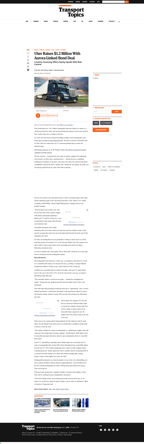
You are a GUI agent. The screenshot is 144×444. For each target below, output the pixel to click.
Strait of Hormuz (114, 167)
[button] (28, 66)
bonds (67, 389)
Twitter (105, 430)
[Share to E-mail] (28, 63)
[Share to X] (28, 56)
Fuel (82, 21)
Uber (50, 389)
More (119, 21)
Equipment (65, 21)
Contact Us (31, 433)
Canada (112, 170)
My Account (92, 1)
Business (46, 21)
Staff (39, 433)
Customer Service (76, 433)
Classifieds (84, 1)
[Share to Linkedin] (28, 60)
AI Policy (60, 435)
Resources (64, 433)
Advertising (70, 1)
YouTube (109, 430)
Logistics (90, 21)
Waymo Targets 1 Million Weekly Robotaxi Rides (79, 410)
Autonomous (100, 21)
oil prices (104, 170)
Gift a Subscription (107, 123)
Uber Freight (56, 389)
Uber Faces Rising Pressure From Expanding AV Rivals (60, 410)
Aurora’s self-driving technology (47, 215)
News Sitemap (68, 435)
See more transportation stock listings (74, 225)
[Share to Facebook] (28, 53)
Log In (98, 1)
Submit (116, 111)
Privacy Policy (52, 435)
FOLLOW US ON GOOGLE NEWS (100, 130)
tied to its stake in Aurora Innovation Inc (50, 140)
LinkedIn (113, 430)
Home (27, 21)
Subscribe (78, 1)
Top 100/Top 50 (111, 21)
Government (36, 21)
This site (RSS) (117, 430)
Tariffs (96, 170)
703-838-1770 (74, 427)
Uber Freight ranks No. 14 (42, 150)
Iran (104, 167)
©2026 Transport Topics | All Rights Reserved (35, 435)
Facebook (101, 430)
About (24, 433)
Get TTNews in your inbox (64, 125)
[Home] (72, 11)
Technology (55, 21)
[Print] (28, 70)
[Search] (127, 2)
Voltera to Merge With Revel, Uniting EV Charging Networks (42, 411)
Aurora (62, 389)
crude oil (97, 167)
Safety (74, 21)
